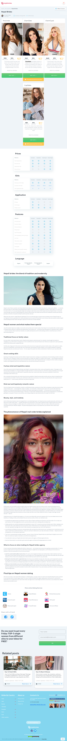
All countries (8, 8)
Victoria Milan (53, 606)
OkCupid (52, 600)
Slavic (3, 711)
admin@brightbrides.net (38, 704)
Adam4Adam (32, 594)
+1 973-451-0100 (34, 702)
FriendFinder (32, 606)
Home (2, 8)
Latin (3, 701)
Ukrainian (4, 706)
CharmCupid (11, 600)
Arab (3, 714)
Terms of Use (21, 701)
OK (63, 739)
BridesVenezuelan (54, 594)
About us (21, 695)
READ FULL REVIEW (12, 70)
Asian (3, 698)
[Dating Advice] (57, 695)
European (4, 709)
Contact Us (20, 703)
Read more (25, 684)
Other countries (5, 717)
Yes (52, 643)
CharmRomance (33, 600)
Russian (3, 704)
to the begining (33, 722)
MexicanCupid (11, 606)
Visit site (12, 75)
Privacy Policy (21, 698)
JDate (9, 594)
